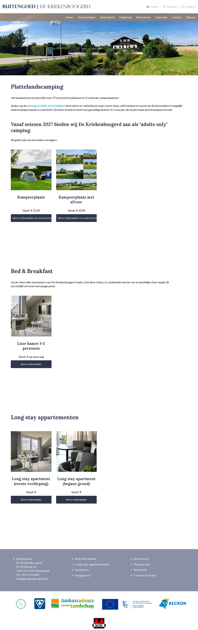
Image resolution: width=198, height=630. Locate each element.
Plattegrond (142, 564)
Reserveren (141, 559)
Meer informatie (31, 364)
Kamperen (82, 570)
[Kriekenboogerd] (46, 6)
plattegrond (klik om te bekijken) (46, 105)
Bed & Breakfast (85, 559)
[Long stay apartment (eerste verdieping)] (31, 451)
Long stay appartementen (92, 564)
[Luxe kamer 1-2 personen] (31, 316)
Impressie (140, 570)
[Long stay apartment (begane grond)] (76, 451)
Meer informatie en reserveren (32, 218)
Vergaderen (82, 575)
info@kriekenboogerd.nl (32, 579)
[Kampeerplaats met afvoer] (76, 170)
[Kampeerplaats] (31, 170)
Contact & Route (145, 575)
